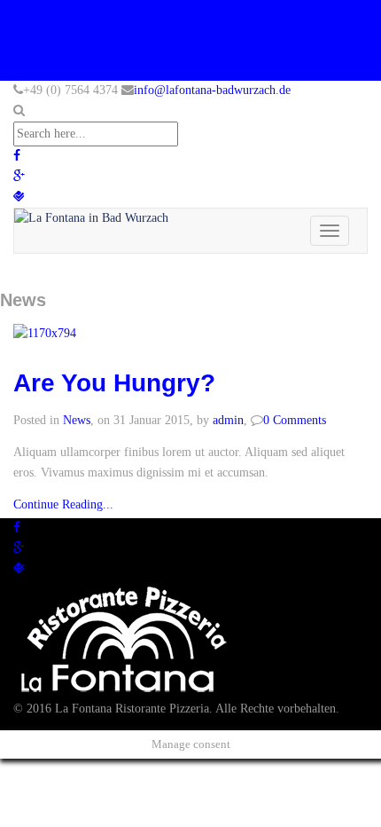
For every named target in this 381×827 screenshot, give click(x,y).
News (76, 420)
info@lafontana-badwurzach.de (212, 90)
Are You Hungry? (114, 383)
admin (228, 420)
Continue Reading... (63, 504)
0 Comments (294, 420)
